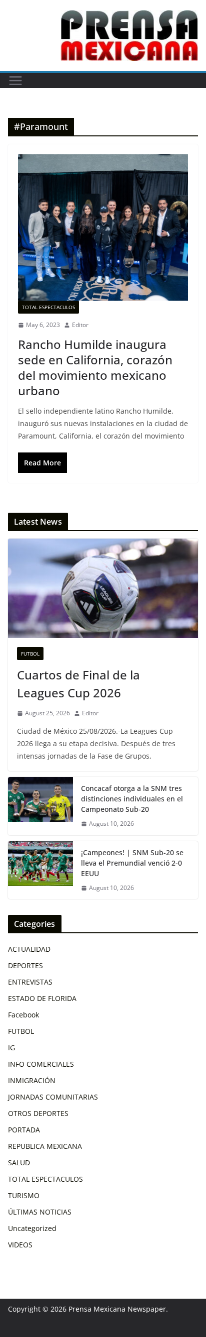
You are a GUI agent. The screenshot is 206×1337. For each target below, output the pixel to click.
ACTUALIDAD (29, 949)
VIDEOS (20, 1244)
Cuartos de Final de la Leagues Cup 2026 (78, 684)
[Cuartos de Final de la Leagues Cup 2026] (103, 588)
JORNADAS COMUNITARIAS (53, 1097)
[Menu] (15, 80)
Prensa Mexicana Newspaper (117, 1309)
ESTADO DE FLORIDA (42, 998)
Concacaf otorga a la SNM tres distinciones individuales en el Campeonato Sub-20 (132, 798)
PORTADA (24, 1129)
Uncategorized (32, 1228)
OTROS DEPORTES (38, 1113)
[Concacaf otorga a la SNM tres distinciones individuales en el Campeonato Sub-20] (40, 806)
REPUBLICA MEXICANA (45, 1146)
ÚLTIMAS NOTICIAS (40, 1212)
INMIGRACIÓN (32, 1080)
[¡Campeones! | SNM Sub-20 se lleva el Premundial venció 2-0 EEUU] (40, 870)
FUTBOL (30, 653)
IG (11, 1047)
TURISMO (24, 1195)
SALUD (19, 1162)
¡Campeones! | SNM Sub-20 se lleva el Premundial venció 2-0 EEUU (132, 863)
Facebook (23, 1014)
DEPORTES (25, 965)
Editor (80, 325)
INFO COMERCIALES (41, 1064)
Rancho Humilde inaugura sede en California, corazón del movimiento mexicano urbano (95, 367)
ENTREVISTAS (30, 982)
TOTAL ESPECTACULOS (48, 307)
